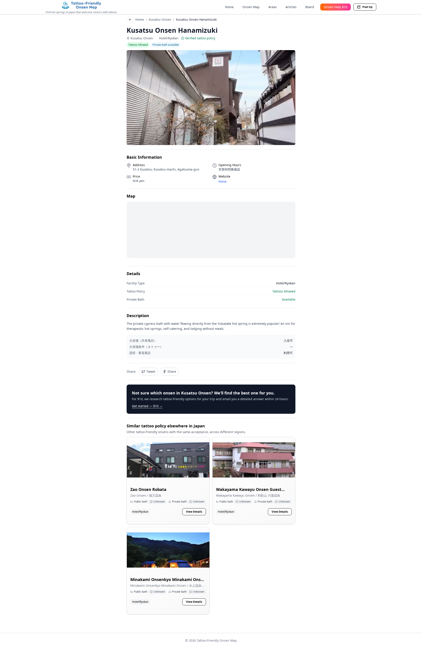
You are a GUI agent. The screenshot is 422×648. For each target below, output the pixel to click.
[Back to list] (130, 19)
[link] (168, 480)
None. (222, 181)
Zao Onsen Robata (148, 489)
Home (229, 7)
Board (309, 7)
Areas (272, 7)
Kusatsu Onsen (160, 19)
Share (171, 371)
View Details (194, 512)
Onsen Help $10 (335, 7)
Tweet (150, 371)
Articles (291, 7)
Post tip (367, 7)
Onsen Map (251, 7)
